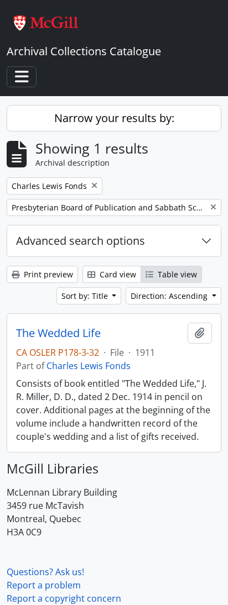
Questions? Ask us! (45, 572)
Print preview (47, 274)
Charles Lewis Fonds (88, 366)
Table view (176, 274)
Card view (116, 274)
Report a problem (44, 585)
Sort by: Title (85, 296)
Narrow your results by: (114, 118)
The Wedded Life (58, 333)
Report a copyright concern (64, 598)
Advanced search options (80, 240)
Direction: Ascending (170, 296)
